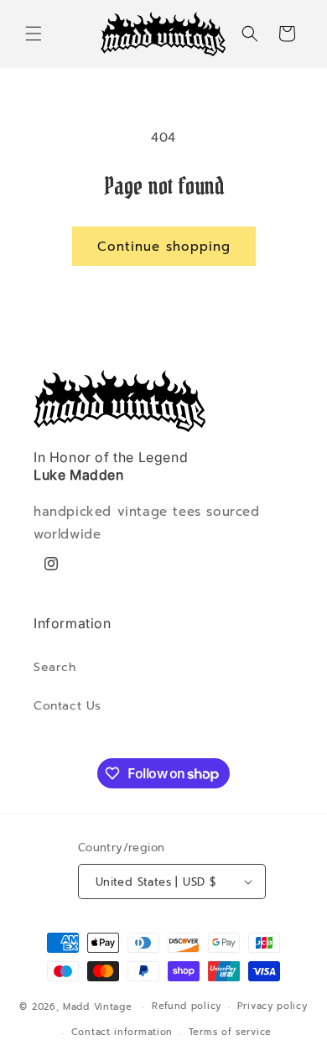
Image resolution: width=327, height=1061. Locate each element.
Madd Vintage (97, 1007)
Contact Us (67, 706)
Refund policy (186, 1006)
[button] (33, 33)
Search (55, 667)
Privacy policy (272, 1006)
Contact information (122, 1032)
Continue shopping (164, 246)
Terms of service (230, 1032)
